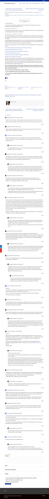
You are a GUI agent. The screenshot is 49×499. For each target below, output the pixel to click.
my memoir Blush (16, 62)
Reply (42, 124)
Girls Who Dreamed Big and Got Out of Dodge (13, 49)
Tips (9, 96)
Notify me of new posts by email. (12, 481)
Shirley (10, 350)
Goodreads (23, 30)
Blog (27, 3)
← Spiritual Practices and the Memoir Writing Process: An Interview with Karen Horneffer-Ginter (14, 9)
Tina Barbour (9, 135)
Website (6, 473)
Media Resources (36, 3)
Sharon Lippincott (10, 197)
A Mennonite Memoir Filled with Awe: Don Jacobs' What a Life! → (34, 9)
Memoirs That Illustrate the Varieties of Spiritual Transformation (17, 54)
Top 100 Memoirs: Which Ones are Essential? (36, 87)
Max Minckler (9, 331)
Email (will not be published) (10, 469)
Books (30, 3)
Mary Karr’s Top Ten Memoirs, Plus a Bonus (13, 56)
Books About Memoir (20, 94)
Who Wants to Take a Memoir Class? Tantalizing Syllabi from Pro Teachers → (35, 110)
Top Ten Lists (12, 96)
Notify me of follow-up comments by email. (14, 479)
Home (20, 3)
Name (6, 465)
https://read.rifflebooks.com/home (14, 448)
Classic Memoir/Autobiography (30, 94)
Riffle (21, 34)
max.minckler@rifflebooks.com (33, 342)
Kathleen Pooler (9, 154)
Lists (37, 94)
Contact (42, 3)
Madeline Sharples (10, 309)
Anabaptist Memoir (12, 94)
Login (5, 490)
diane (12, 275)
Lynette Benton (9, 413)
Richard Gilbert (9, 175)
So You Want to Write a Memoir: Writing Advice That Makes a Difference (18, 47)
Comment (7, 455)
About (24, 3)
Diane (8, 255)
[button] (32, 3)
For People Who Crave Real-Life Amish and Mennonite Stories (16, 51)
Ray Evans (8, 285)
